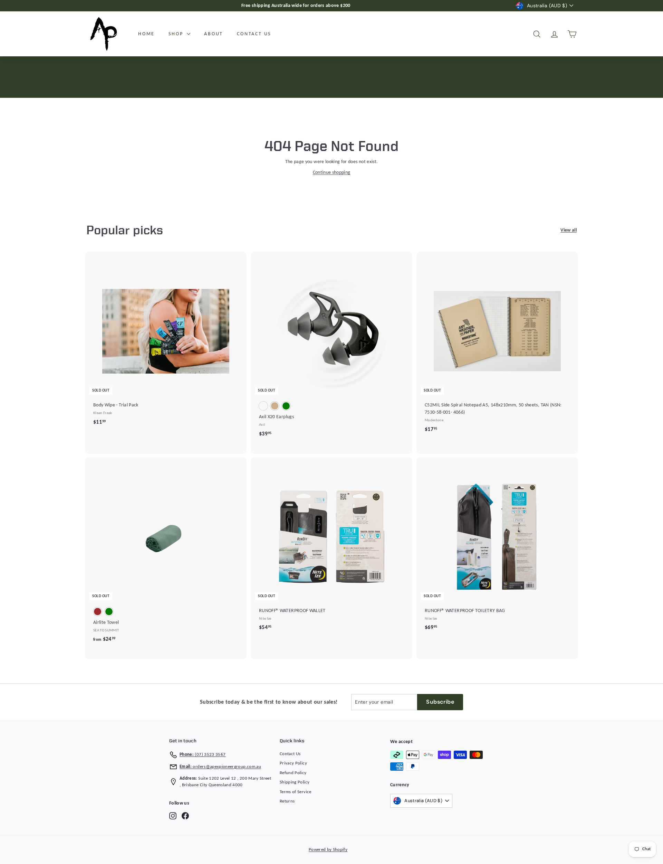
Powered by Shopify (328, 849)
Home (146, 34)
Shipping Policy (294, 782)
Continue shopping (331, 172)
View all (568, 230)
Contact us (254, 34)
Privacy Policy (293, 763)
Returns (287, 801)
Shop (177, 34)
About (213, 34)
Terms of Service (295, 792)
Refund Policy (293, 773)
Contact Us (290, 754)
